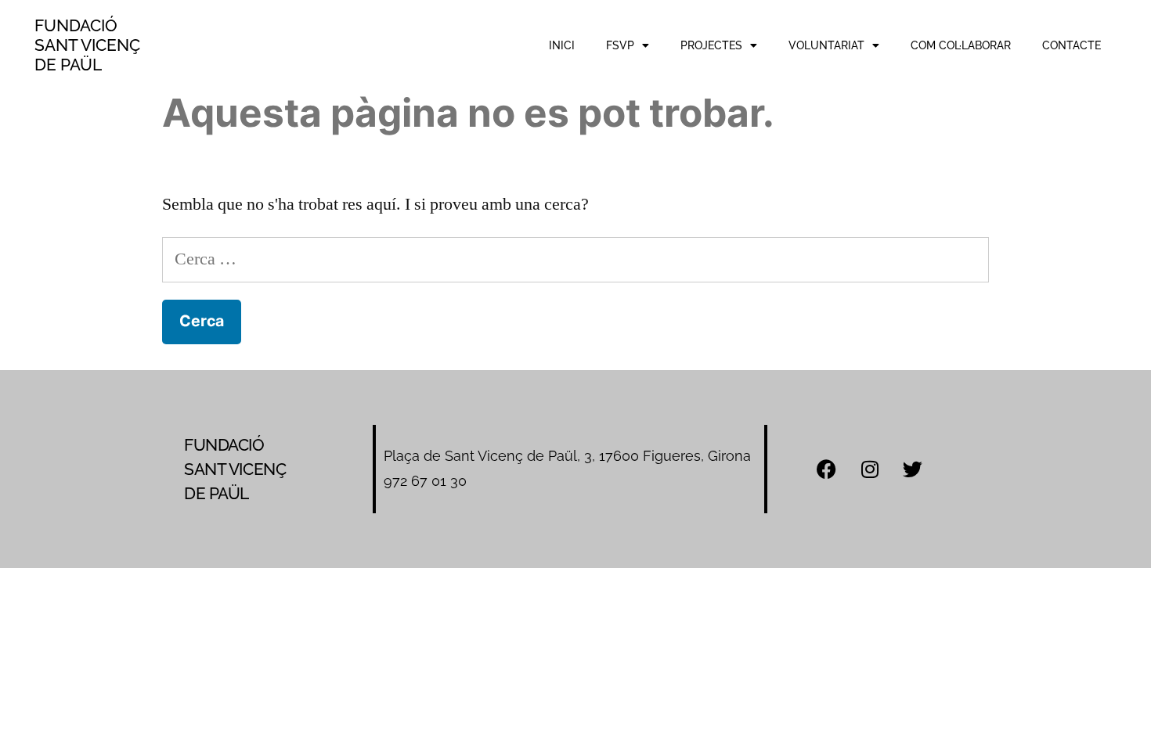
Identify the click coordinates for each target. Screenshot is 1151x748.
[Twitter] (913, 468)
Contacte (1071, 45)
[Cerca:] (575, 259)
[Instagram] (869, 468)
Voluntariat (826, 45)
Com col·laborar (961, 45)
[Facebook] (826, 468)
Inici (562, 45)
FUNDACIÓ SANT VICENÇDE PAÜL (87, 45)
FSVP (620, 45)
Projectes (711, 45)
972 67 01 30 (425, 481)
